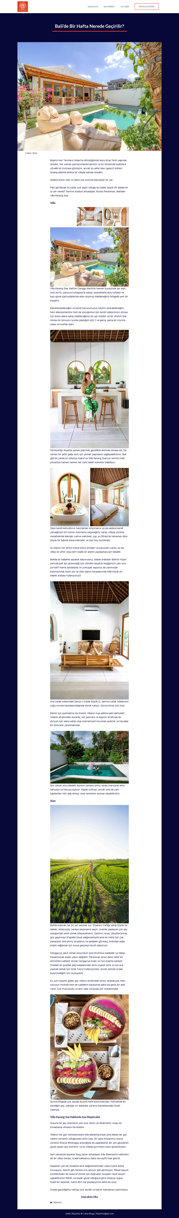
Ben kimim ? (109, 6)
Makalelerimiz (147, 6)
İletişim (125, 6)
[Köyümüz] (22, 6)
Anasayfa (93, 6)
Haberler (57, 1202)
